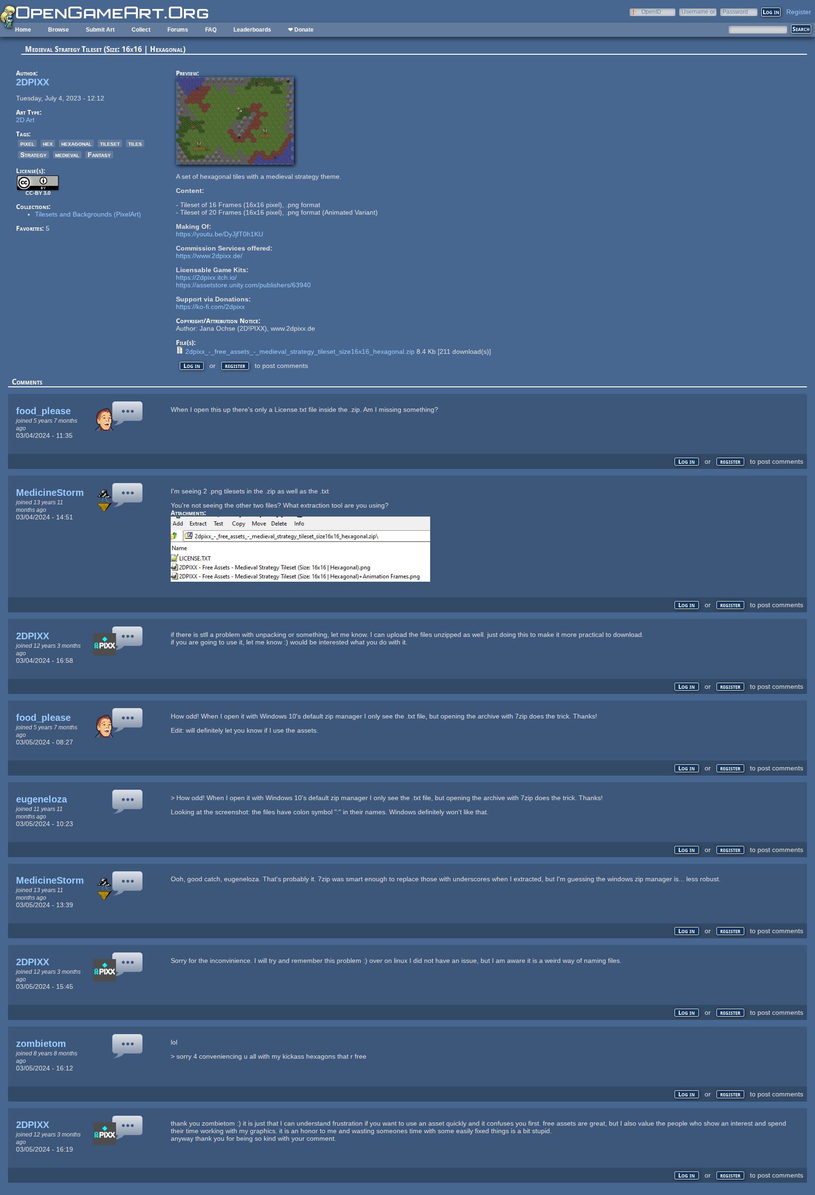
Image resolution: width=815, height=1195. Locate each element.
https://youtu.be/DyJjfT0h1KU (219, 234)
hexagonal (76, 143)
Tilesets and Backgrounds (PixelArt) (88, 214)
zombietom (41, 1043)
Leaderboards (252, 29)
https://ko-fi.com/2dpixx (210, 306)
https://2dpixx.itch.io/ (206, 277)
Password (735, 11)
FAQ (210, 29)
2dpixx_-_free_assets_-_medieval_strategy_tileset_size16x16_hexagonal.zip (300, 351)
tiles (135, 143)
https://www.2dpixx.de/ (209, 255)
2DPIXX (32, 82)
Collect (141, 29)
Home (23, 29)
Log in (191, 365)
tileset (110, 143)
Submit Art (100, 29)
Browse (58, 29)
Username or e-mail (698, 11)
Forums (177, 29)
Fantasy (99, 155)
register (235, 365)
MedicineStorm (50, 492)
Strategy (33, 155)
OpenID (651, 11)
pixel (27, 143)
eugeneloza (41, 799)
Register (798, 12)
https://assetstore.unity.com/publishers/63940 (243, 285)
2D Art (25, 120)
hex (48, 143)
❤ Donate (301, 29)
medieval (67, 155)
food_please (43, 411)
